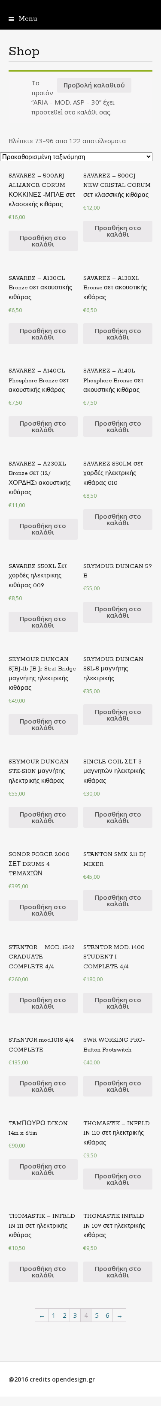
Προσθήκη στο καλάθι (43, 240)
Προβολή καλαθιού (94, 85)
